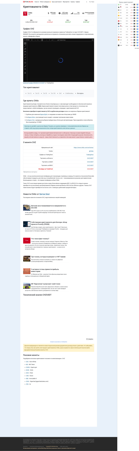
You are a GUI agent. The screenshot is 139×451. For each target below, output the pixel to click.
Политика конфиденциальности (37, 446)
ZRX (27, 384)
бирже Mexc (31, 117)
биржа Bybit (43, 114)
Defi (60, 93)
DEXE (27, 370)
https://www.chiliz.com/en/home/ (83, 147)
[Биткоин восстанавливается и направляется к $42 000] (46, 210)
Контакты (25, 446)
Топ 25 (37, 93)
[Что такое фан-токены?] (46, 244)
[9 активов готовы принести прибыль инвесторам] (46, 272)
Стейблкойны (69, 93)
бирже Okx (31, 120)
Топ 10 (29, 93)
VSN (27, 375)
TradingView (89, 154)
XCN (27, 373)
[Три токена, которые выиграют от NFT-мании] (46, 259)
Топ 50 (45, 93)
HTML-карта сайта (64, 446)
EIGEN (28, 367)
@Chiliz (91, 151)
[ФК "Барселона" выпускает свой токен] (46, 287)
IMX (27, 378)
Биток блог (45, 194)
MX (27, 364)
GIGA (27, 381)
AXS (27, 361)
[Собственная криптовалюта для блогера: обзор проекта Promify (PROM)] (46, 226)
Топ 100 (53, 93)
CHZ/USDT (90, 158)
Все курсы (80, 93)
